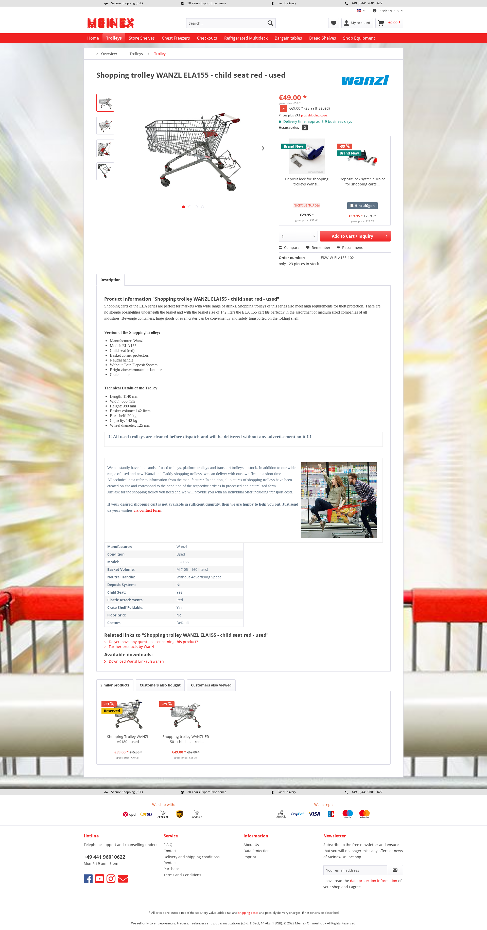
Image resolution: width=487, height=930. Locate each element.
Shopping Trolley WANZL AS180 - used (128, 739)
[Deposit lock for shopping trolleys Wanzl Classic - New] (307, 156)
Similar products (114, 685)
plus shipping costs (314, 115)
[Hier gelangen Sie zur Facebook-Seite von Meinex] (88, 879)
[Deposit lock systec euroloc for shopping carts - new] (362, 156)
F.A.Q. (168, 844)
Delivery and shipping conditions (192, 856)
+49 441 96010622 (104, 857)
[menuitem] (231, 23)
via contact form (147, 510)
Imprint (250, 856)
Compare (291, 247)
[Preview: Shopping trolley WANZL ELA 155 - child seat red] (105, 103)
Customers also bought (160, 685)
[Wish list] (333, 23)
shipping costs (248, 912)
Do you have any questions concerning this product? (153, 641)
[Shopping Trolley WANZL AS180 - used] (128, 714)
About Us (251, 844)
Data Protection (257, 850)
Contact (170, 850)
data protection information (373, 880)
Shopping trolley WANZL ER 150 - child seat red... (186, 739)
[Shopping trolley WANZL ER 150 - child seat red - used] (186, 714)
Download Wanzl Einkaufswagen (136, 661)
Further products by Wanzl (131, 646)
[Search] (270, 23)
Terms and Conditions (182, 874)
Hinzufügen (364, 205)
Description (110, 279)
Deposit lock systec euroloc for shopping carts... (362, 181)
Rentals (170, 862)
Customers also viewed (211, 685)
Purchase (171, 868)
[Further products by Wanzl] (365, 80)
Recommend (352, 247)
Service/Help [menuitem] (388, 10)
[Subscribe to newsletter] (395, 870)
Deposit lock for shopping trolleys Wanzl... (306, 181)
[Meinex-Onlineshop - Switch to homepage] (110, 24)
